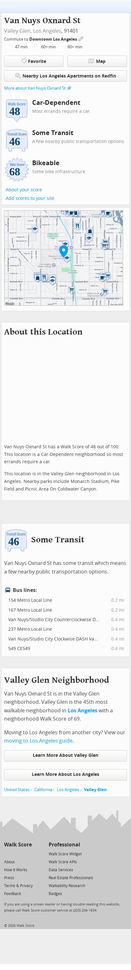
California (43, 789)
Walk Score (18, 845)
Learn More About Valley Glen (65, 755)
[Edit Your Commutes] (81, 38)
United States (17, 789)
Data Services (61, 870)
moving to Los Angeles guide (38, 741)
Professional (64, 845)
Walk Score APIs (63, 862)
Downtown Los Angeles (53, 39)
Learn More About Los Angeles (65, 774)
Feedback (12, 894)
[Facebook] (17, 853)
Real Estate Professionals (71, 878)
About (9, 862)
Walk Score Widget (65, 854)
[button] (63, 251)
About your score (24, 190)
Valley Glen (95, 789)
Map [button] (101, 61)
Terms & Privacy (18, 886)
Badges (55, 894)
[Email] (27, 853)
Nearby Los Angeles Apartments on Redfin (69, 76)
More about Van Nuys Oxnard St (35, 88)
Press (9, 878)
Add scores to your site (30, 198)
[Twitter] (7, 853)
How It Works (15, 870)
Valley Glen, (18, 31)
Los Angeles (47, 31)
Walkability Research (67, 886)
